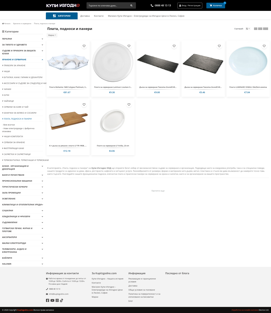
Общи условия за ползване (141, 289)
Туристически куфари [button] (15, 186)
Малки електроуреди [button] (14, 243)
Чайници (8, 101)
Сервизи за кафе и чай (15, 107)
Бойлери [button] (7, 258)
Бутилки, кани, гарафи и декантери (22, 77)
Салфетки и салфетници (17, 154)
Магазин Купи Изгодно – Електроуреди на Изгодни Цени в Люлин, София (146, 15)
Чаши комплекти (13, 136)
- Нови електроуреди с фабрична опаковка (18, 130)
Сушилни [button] (7, 210)
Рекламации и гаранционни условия (142, 280)
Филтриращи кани (13, 148)
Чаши (6, 71)
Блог (130, 301)
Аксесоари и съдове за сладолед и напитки (23, 83)
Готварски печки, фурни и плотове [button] (17, 230)
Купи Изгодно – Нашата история (107, 278)
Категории (63, 15)
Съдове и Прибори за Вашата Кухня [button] (19, 52)
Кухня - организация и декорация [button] (15, 167)
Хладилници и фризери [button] (16, 216)
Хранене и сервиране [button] (14, 59)
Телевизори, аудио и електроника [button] (14, 250)
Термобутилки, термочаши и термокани (23, 160)
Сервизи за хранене (14, 142)
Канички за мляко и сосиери (19, 112)
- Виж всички (8, 124)
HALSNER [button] (6, 263)
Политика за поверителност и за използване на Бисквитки (144, 295)
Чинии (7, 89)
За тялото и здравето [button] (14, 44)
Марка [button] (51, 35)
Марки (95, 297)
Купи (6, 95)
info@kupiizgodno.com (58, 294)
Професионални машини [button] (17, 181)
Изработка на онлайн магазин (245, 310)
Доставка (85, 15)
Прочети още (158, 190)
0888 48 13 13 (163, 5)
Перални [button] (7, 38)
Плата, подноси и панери (17, 118)
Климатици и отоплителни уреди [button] (22, 204)
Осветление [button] (8, 198)
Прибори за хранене (14, 65)
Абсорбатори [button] (9, 237)
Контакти (99, 15)
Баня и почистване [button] (13, 175)
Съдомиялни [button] (9, 222)
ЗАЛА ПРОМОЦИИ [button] (11, 192)
